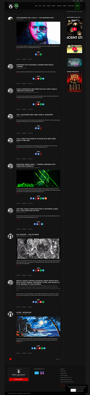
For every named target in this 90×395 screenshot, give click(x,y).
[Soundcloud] (46, 199)
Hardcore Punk (44, 287)
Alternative (18, 167)
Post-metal (29, 288)
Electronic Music (26, 167)
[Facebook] (36, 55)
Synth (17, 19)
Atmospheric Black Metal (24, 236)
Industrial (32, 167)
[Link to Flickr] (18, 1)
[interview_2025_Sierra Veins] (38, 178)
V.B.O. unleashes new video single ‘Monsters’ (34, 114)
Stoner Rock (51, 288)
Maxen (30, 275)
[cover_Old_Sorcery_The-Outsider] (38, 249)
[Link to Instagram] (14, 1)
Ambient (17, 236)
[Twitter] (35, 349)
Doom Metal (23, 287)
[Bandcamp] (43, 79)
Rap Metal (47, 288)
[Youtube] (38, 79)
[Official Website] (36, 129)
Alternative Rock (19, 92)
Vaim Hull (31, 83)
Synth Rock (21, 19)
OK (73, 390)
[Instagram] (38, 55)
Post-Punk (34, 92)
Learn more (80, 390)
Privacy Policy (63, 386)
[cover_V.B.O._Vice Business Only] (38, 33)
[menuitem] (36, 6)
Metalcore (18, 288)
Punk (44, 288)
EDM (22, 167)
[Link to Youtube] (12, 1)
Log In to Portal (19, 379)
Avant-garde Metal (43, 285)
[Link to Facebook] (8, 1)
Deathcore (18, 287)
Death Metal (55, 285)
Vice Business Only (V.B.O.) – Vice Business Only (35, 17)
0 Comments (24, 59)
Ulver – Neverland (23, 312)
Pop (23, 68)
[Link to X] (10, 1)
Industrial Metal (55, 287)
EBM (21, 68)
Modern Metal (23, 288)
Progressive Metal (39, 288)
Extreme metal (28, 287)
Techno (38, 167)
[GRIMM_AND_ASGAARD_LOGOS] (13, 6)
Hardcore (39, 287)
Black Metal (50, 285)
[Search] (81, 6)
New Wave (18, 116)
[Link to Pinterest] (16, 1)
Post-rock (33, 288)
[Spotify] (41, 55)
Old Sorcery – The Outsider (27, 234)
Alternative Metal (19, 285)
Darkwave (18, 68)
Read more (18, 49)
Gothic (30, 92)
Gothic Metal (34, 287)
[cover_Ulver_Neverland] (38, 326)
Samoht (30, 59)
